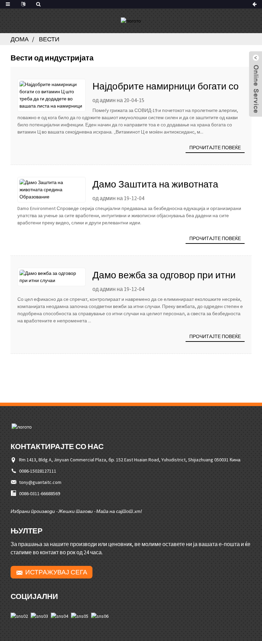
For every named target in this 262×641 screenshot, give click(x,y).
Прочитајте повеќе (215, 147)
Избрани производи (33, 511)
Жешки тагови (75, 511)
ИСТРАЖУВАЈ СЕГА (56, 572)
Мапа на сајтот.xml (119, 511)
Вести (49, 39)
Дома (20, 39)
